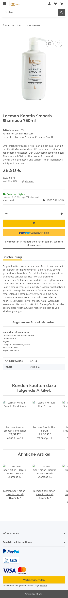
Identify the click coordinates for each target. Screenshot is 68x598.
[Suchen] (61, 12)
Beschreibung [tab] (12, 257)
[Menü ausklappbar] (4, 2)
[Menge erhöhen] (61, 213)
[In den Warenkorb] (5, 35)
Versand (29, 181)
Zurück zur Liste (12, 25)
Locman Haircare (24, 133)
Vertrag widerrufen (34, 580)
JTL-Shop (40, 593)
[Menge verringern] (6, 213)
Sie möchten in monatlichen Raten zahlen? (34, 243)
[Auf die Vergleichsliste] (49, 43)
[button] (49, 3)
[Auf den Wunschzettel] (58, 43)
